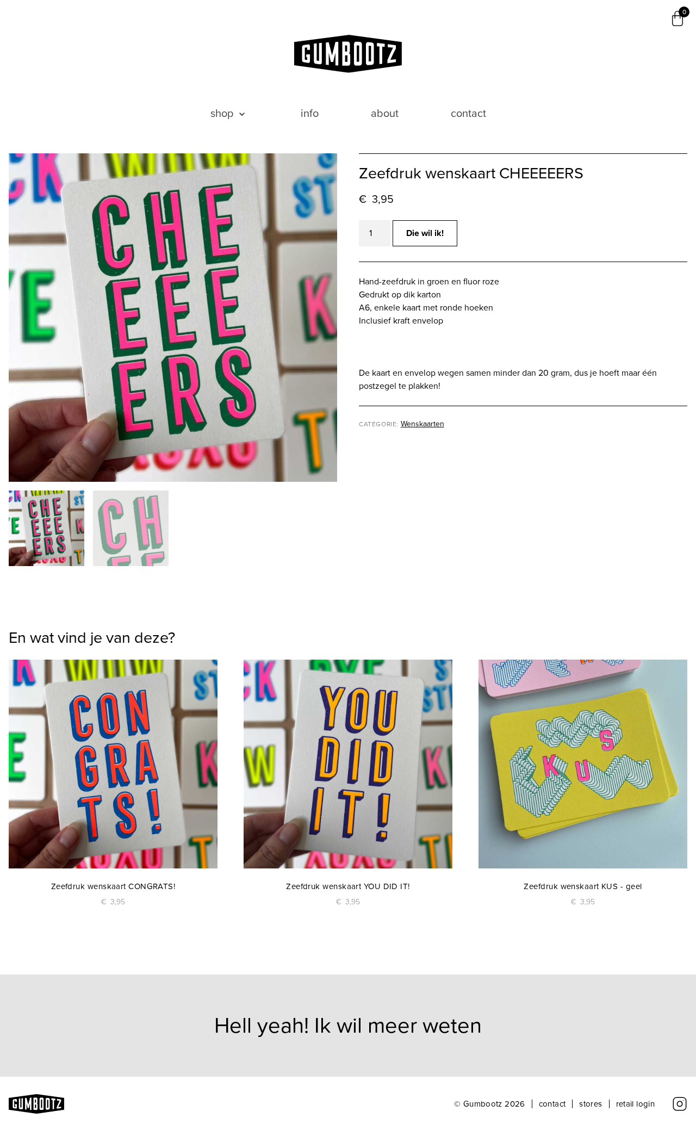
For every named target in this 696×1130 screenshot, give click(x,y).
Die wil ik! (425, 233)
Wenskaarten (422, 424)
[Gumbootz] (348, 54)
